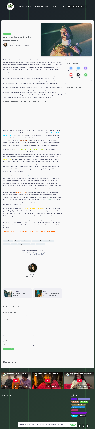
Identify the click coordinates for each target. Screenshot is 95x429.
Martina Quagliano (14, 43)
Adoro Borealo (8, 240)
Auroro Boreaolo (37, 240)
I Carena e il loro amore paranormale (19, 294)
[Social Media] (69, 6)
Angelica (19, 95)
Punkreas (14, 244)
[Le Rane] (10, 6)
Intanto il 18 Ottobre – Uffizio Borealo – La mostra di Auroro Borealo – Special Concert (29, 231)
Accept (73, 424)
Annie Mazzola (26, 240)
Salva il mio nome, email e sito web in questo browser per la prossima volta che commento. (29, 345)
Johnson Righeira (49, 240)
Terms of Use (59, 424)
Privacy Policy (50, 424)
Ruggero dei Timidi (23, 244)
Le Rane (7, 244)
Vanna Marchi (40, 244)
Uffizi (33, 244)
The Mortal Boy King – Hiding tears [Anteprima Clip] (51, 294)
